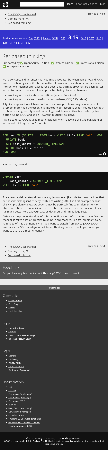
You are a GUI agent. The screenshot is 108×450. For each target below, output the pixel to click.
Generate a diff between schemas (24, 422)
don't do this (38, 123)
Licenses (12, 355)
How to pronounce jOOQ (20, 426)
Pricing (86, 3)
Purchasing (13, 359)
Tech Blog (13, 304)
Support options (16, 328)
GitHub (11, 307)
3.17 (91, 38)
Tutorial (12, 390)
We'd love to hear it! (68, 273)
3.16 (98, 38)
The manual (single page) (20, 394)
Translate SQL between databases (24, 418)
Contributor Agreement (19, 370)
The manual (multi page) (19, 397)
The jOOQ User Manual (22, 14)
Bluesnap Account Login (19, 338)
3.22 (37, 38)
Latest (47, 38)
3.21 (54, 38)
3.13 (20, 42)
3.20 (63, 38)
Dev (31, 38)
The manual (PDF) (16, 401)
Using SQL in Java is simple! (20, 408)
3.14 (12, 42)
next (102, 13)
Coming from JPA (18, 18)
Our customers (15, 300)
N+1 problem (16, 204)
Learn (70, 3)
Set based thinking (19, 23)
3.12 (28, 42)
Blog (102, 3)
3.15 (5, 42)
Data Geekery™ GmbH (53, 438)
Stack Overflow (15, 311)
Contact (12, 331)
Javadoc (12, 404)
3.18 (83, 38)
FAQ (10, 387)
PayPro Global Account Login (21, 335)
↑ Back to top (54, 287)
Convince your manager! (19, 411)
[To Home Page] (6, 6)
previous (92, 13)
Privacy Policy (14, 362)
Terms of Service (16, 366)
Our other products (17, 415)
